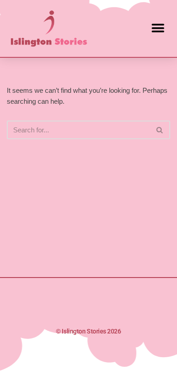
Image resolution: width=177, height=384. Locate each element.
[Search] (160, 130)
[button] (158, 28)
